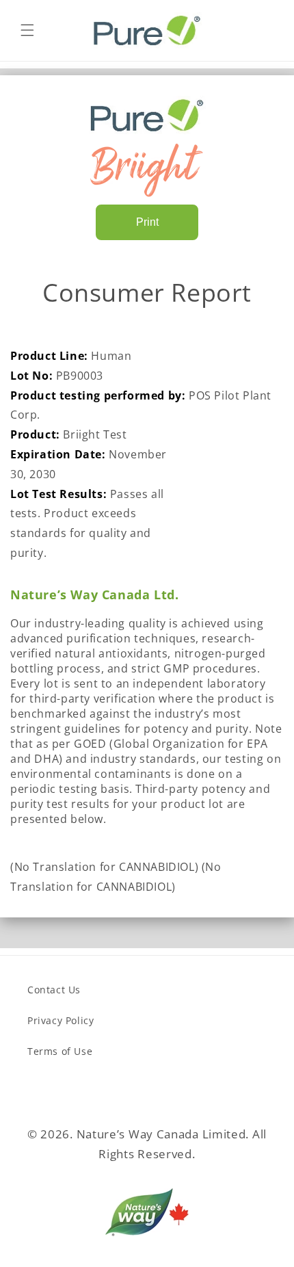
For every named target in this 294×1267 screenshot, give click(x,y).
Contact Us (54, 989)
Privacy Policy (60, 1020)
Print (147, 222)
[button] (27, 30)
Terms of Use (59, 1051)
